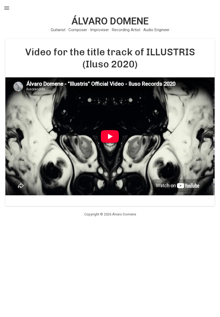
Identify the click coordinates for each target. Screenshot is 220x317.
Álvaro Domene (110, 21)
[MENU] (6, 8)
